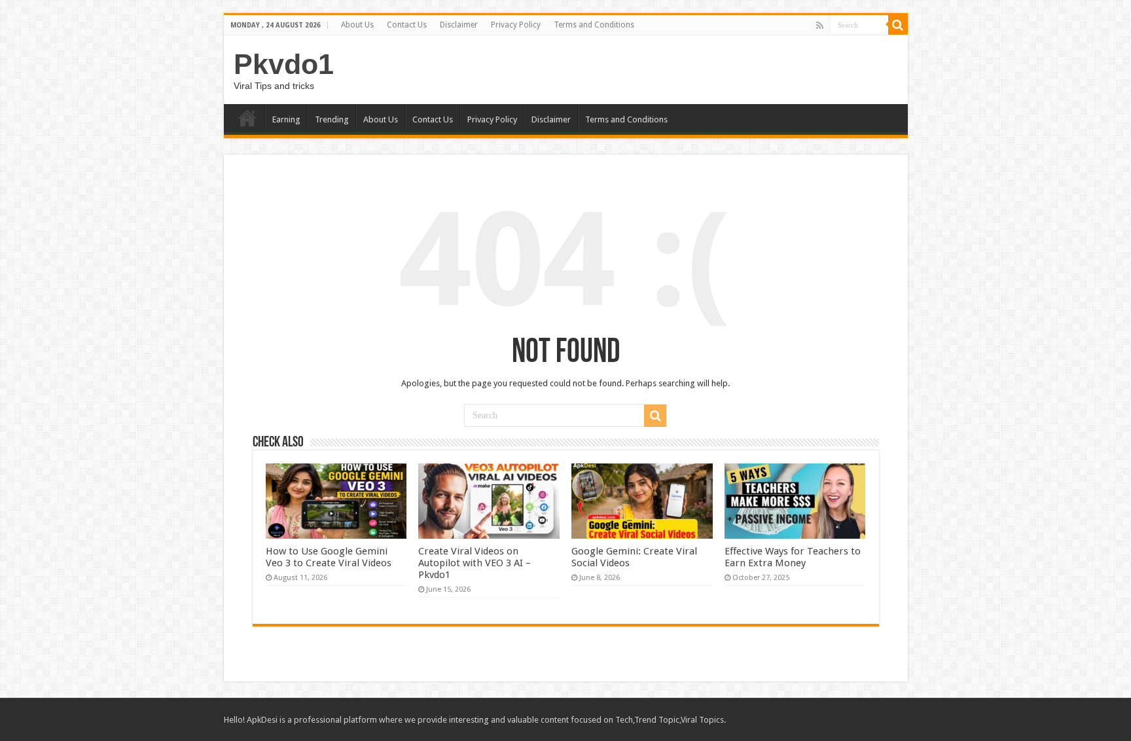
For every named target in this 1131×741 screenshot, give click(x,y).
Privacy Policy (516, 24)
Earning (286, 119)
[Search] (898, 25)
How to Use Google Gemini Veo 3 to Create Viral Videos (328, 557)
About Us (357, 24)
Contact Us (407, 24)
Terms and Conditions (594, 24)
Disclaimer (459, 24)
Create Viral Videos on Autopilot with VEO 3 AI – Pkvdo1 (474, 563)
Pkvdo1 (284, 64)
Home (247, 118)
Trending (332, 119)
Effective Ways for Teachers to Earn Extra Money (793, 557)
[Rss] (820, 25)
